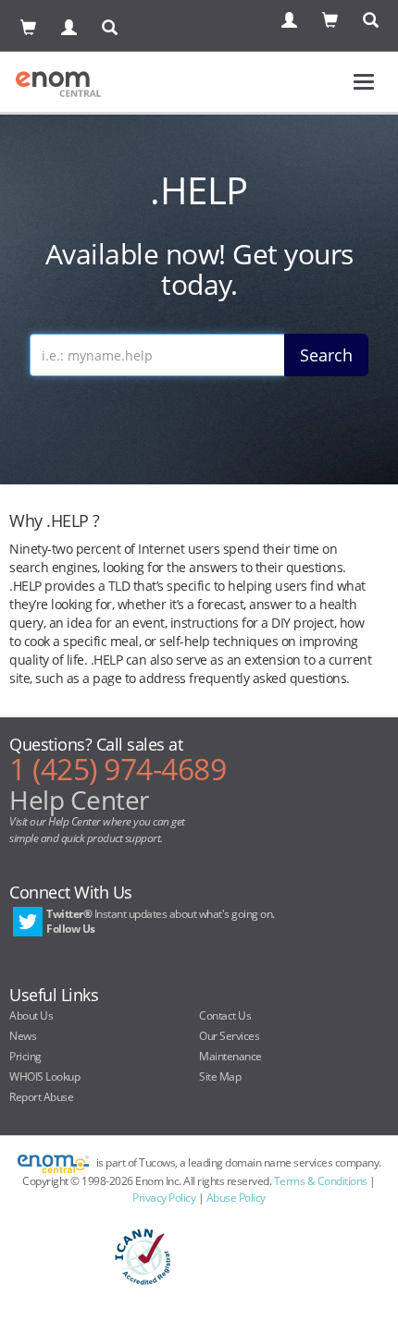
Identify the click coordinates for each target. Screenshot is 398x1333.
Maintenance (230, 1056)
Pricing (25, 1056)
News (22, 1036)
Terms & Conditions (320, 1181)
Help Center (79, 799)
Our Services (229, 1036)
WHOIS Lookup (44, 1076)
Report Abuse (41, 1097)
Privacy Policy (163, 1197)
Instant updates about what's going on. (160, 921)
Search (326, 355)
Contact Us (225, 1015)
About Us (31, 1015)
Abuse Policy (236, 1197)
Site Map (220, 1076)
